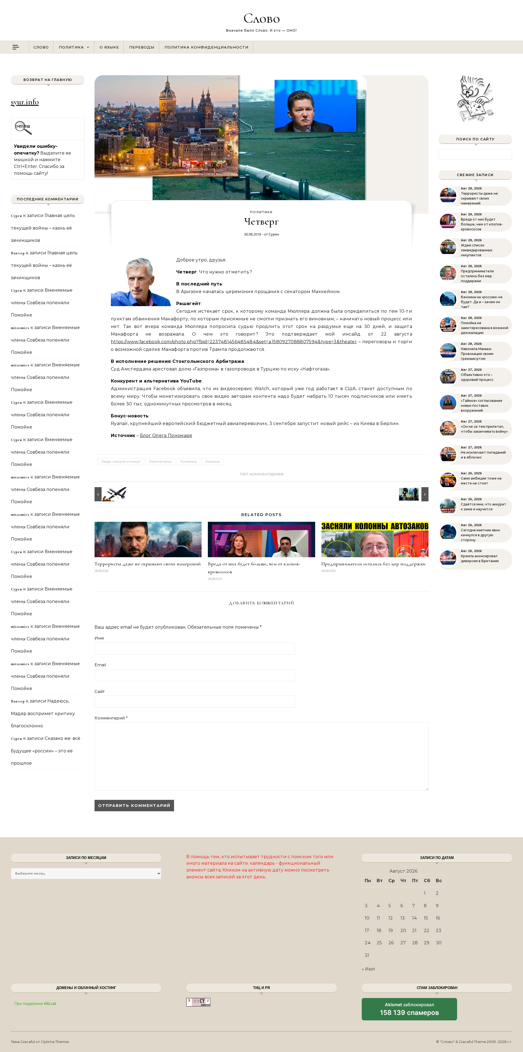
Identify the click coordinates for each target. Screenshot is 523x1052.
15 (426, 918)
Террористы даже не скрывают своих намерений (148, 564)
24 (368, 942)
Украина (212, 461)
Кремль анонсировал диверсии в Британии (480, 558)
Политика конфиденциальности (206, 47)
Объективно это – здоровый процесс (477, 377)
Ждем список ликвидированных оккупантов (476, 250)
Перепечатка (160, 461)
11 (378, 918)
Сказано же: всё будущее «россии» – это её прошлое (45, 751)
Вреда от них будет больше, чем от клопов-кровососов (482, 224)
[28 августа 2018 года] (416, 494)
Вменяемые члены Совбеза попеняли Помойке (41, 303)
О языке (109, 47)
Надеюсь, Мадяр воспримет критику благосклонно (43, 713)
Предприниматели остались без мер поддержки (373, 564)
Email (100, 664)
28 (415, 942)
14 (414, 918)
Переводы (141, 47)
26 (391, 942)
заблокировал (409, 1011)
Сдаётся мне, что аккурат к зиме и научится (483, 506)
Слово (261, 18)
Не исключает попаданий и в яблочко (483, 454)
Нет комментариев (261, 474)
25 (379, 942)
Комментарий (111, 718)
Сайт (100, 691)
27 (403, 942)
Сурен (274, 234)
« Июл (368, 969)
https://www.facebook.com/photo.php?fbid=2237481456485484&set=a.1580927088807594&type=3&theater (234, 341)
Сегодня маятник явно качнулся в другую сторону (480, 535)
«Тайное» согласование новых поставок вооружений (481, 405)
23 (438, 930)
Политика (71, 47)
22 (426, 930)
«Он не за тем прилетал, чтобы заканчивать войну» (484, 428)
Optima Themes (55, 1041)
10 (367, 918)
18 (379, 930)
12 (390, 918)
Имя (99, 638)
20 (403, 930)
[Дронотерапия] (107, 494)
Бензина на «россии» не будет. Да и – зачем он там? (482, 302)
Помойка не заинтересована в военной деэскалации (484, 328)
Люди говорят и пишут (121, 461)
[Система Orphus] (23, 134)
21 (414, 930)
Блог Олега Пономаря (166, 435)
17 (367, 930)
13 (402, 918)
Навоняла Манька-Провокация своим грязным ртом (477, 354)
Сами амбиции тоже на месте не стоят (481, 480)
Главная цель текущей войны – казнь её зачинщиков (43, 228)
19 (390, 930)
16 (438, 918)
